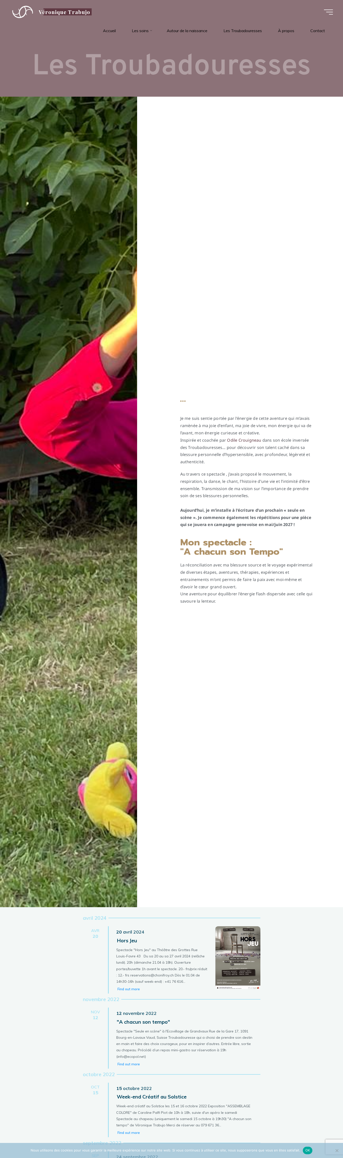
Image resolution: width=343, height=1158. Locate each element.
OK (307, 1150)
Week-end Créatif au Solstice (152, 1096)
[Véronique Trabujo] (22, 11)
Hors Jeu (127, 940)
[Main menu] (328, 12)
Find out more (129, 989)
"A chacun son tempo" (143, 1022)
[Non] (336, 1150)
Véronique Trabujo (64, 11)
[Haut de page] (323, 1138)
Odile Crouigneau (244, 440)
